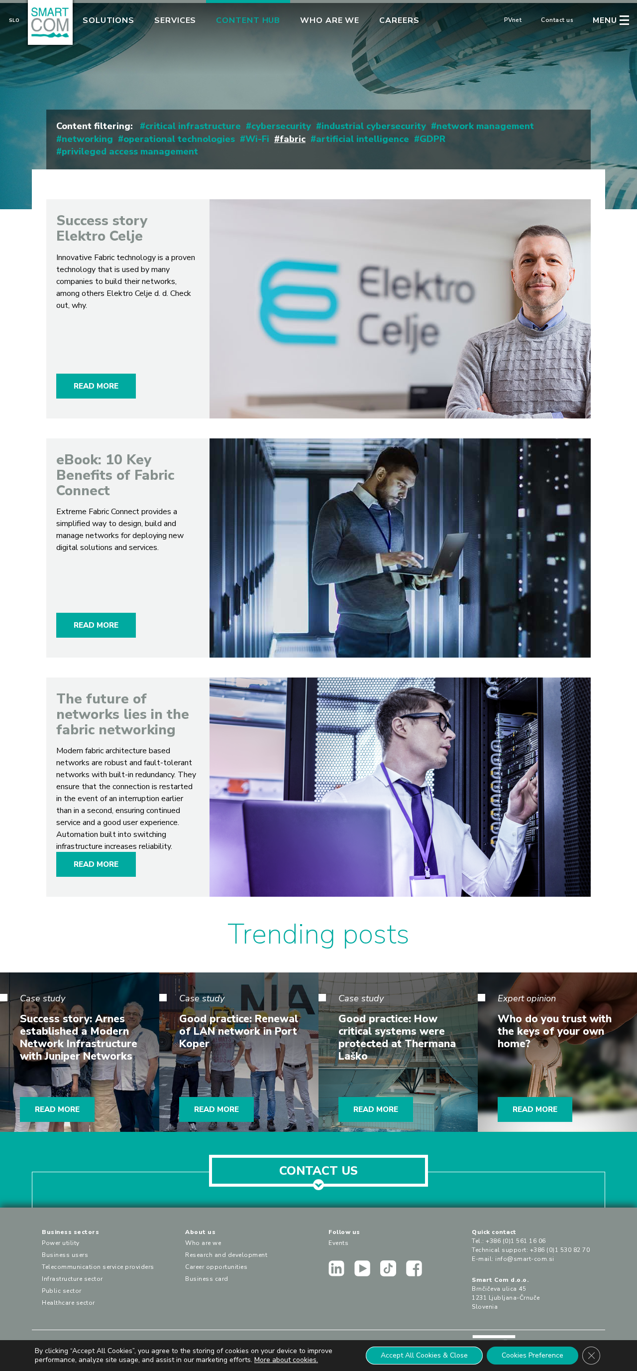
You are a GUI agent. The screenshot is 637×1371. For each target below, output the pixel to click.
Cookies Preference (532, 1355)
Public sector (62, 1291)
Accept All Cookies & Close (424, 1355)
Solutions (108, 20)
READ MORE (96, 386)
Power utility (61, 1243)
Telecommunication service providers (98, 1267)
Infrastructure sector (72, 1279)
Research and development (226, 1255)
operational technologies (179, 139)
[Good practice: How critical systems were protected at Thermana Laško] (398, 1052)
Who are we (329, 20)
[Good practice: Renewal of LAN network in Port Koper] (238, 1052)
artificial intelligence (362, 139)
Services (175, 20)
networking (87, 139)
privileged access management (130, 151)
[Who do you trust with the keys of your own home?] (557, 1052)
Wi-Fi (257, 139)
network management (485, 126)
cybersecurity (281, 126)
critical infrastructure (193, 126)
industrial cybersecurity (373, 126)
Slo (14, 20)
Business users (65, 1255)
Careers (399, 20)
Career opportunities (216, 1267)
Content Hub (248, 20)
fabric (293, 139)
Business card (206, 1279)
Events (338, 1243)
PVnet (513, 20)
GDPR (432, 139)
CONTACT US (318, 1171)
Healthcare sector (68, 1303)
